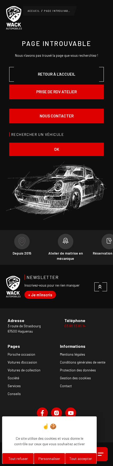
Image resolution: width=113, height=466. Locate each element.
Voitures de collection (24, 370)
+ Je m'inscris (40, 294)
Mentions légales (72, 354)
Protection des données (78, 370)
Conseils (14, 394)
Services (14, 386)
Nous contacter (57, 115)
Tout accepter (80, 458)
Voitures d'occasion (22, 362)
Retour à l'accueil (56, 74)
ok (56, 149)
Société (13, 378)
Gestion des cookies (75, 378)
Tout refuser (18, 458)
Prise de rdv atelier (56, 91)
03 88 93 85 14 (74, 326)
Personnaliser (49, 458)
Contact (66, 386)
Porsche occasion (21, 354)
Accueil (34, 10)
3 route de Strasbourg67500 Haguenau (24, 328)
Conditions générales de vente (82, 362)
